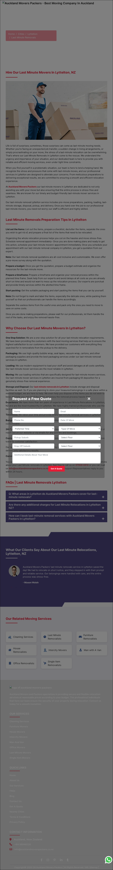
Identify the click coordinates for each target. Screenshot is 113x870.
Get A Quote (56, 468)
